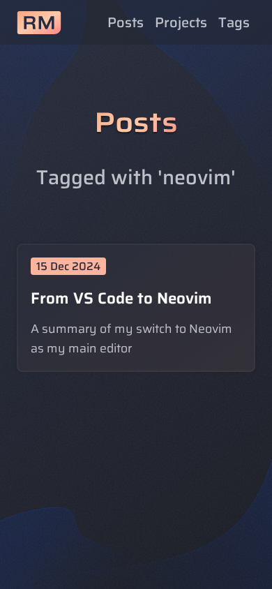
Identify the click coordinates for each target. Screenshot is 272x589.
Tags (234, 22)
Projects (181, 22)
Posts (125, 22)
